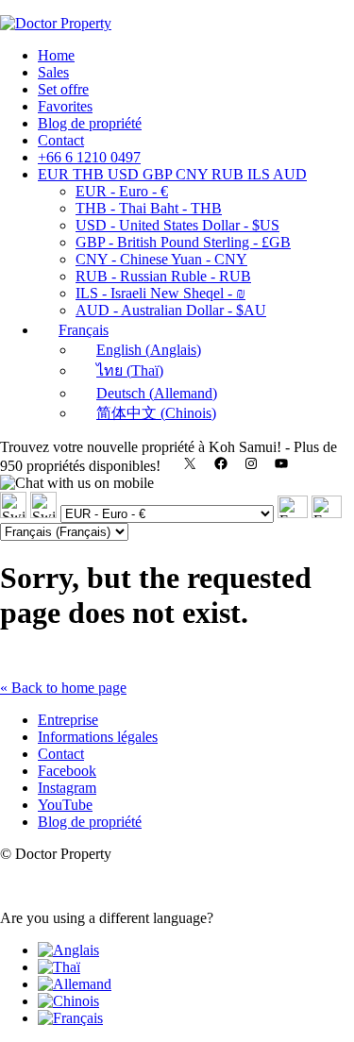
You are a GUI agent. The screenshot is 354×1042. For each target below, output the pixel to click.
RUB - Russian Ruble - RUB (163, 276)
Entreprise (68, 720)
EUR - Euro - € (122, 191)
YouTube (65, 805)
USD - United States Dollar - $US (177, 225)
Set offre (63, 89)
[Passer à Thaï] (59, 967)
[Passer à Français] (70, 1018)
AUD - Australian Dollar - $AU (171, 310)
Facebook (67, 771)
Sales (53, 72)
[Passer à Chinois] (68, 1001)
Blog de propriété (90, 123)
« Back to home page (63, 688)
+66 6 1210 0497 (89, 157)
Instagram (67, 788)
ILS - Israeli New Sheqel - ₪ (160, 293)
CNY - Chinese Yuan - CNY (161, 259)
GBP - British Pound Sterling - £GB (183, 242)
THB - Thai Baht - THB (149, 208)
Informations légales (98, 737)
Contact (61, 140)
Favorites (65, 106)
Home (56, 55)
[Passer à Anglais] (68, 950)
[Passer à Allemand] (74, 984)
